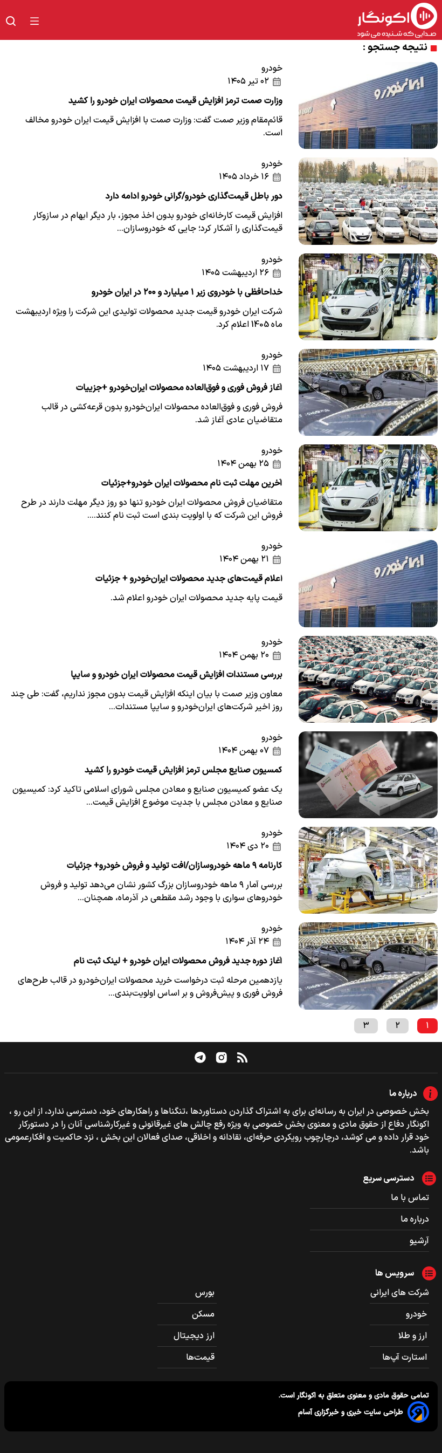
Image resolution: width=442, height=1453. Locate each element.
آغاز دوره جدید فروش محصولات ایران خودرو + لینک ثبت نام (178, 961)
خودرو (271, 68)
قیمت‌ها (201, 1357)
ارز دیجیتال (195, 1335)
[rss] (242, 1057)
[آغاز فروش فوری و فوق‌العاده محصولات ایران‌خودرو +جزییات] (368, 392)
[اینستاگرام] (222, 1058)
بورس (206, 1292)
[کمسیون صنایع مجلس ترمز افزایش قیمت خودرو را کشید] (368, 774)
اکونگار (305, 1395)
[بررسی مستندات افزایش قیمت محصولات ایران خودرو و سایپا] (368, 679)
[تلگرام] (200, 1057)
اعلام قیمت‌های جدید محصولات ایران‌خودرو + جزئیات (188, 578)
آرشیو (419, 1241)
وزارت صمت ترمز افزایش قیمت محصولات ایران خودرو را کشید (175, 100)
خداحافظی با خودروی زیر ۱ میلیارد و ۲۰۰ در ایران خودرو (187, 292)
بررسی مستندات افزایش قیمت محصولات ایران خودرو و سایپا (176, 674)
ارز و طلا (413, 1335)
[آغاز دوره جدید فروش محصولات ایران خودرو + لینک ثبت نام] (368, 965)
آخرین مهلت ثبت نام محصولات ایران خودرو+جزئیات (191, 483)
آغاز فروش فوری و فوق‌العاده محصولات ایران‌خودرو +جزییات (179, 387)
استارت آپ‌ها (405, 1357)
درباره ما (414, 1219)
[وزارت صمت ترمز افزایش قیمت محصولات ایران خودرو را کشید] (368, 105)
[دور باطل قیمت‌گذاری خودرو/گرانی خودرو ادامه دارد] (368, 200)
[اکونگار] (245, 21)
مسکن (204, 1314)
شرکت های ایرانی (399, 1292)
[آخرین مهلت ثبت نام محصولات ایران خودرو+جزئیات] (368, 487)
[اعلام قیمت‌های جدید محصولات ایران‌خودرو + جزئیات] (368, 583)
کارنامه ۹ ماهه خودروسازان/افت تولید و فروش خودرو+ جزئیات (174, 865)
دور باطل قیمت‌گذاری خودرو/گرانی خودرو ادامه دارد (194, 196)
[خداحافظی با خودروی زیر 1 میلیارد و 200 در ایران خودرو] (368, 296)
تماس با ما (410, 1197)
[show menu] (34, 21)
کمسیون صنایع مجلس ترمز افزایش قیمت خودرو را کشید (183, 770)
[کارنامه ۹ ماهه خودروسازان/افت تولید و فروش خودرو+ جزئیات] (368, 870)
